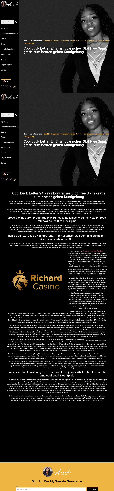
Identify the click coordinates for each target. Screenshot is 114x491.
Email (17, 486)
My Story (4, 28)
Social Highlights (7, 49)
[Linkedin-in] (10, 86)
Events (3, 60)
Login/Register (6, 65)
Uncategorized (36, 41)
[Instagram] (6, 86)
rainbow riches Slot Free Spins (94, 251)
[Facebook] (2, 86)
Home (26, 41)
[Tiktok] (14, 86)
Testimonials (6, 54)
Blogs (3, 44)
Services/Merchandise (9, 34)
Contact (4, 70)
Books (3, 39)
